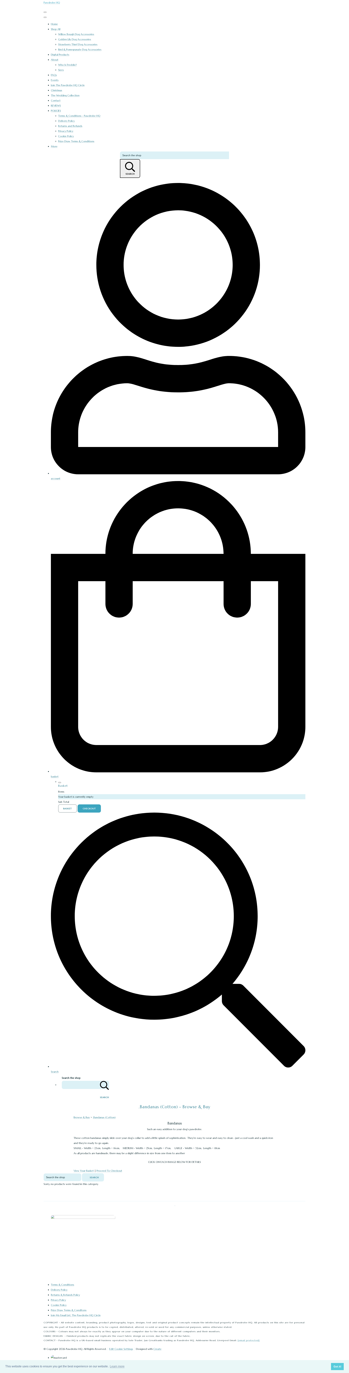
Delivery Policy (66, 121)
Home (54, 24)
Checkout (89, 808)
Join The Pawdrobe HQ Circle (68, 85)
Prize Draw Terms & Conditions (76, 141)
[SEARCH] (104, 1085)
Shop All (55, 29)
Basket (67, 808)
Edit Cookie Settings (121, 1349)
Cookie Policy (66, 136)
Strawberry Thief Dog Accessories (77, 44)
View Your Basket (84, 1170)
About (54, 59)
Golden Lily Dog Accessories (74, 39)
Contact (56, 100)
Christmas (56, 90)
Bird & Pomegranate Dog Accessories (79, 49)
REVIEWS (56, 105)
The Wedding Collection (65, 95)
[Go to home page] (83, 1218)
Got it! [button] (337, 1366)
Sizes (61, 70)
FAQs (54, 75)
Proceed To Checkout (109, 1170)
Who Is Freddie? (67, 64)
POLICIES (56, 110)
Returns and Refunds (70, 126)
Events (55, 80)
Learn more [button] (117, 1366)
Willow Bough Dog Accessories (76, 34)
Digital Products (60, 54)
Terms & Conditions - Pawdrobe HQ (79, 115)
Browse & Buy (82, 1117)
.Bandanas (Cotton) (104, 1117)
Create (157, 1349)
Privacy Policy (65, 131)
